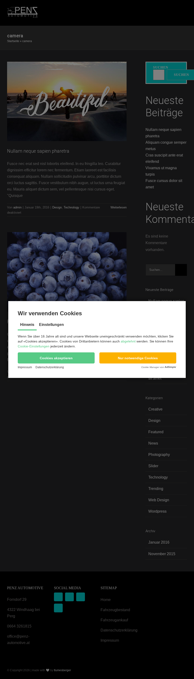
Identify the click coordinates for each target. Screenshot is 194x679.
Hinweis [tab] (27, 325)
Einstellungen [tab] (51, 325)
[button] (56, 357)
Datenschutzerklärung (49, 367)
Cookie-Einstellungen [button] (33, 346)
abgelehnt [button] (128, 341)
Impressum (25, 367)
